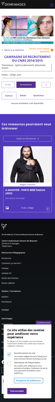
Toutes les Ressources (26, 138)
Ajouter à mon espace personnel (39, 50)
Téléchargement (46, 84)
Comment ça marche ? (11, 263)
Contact (5, 309)
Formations (7, 301)
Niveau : (5, 74)
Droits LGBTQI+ (8, 283)
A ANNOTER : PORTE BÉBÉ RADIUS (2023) (25, 191)
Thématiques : (8, 65)
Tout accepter (17, 391)
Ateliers (5, 296)
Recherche (6, 258)
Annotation (26, 85)
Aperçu (10, 96)
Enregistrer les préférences (28, 380)
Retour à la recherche (14, 50)
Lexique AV (6, 273)
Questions (38, 95)
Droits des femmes (10, 278)
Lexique (5, 268)
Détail (23, 95)
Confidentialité (43, 322)
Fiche (8, 84)
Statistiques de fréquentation (27, 362)
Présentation (7, 324)
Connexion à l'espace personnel (48, 209)
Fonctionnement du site (24, 353)
